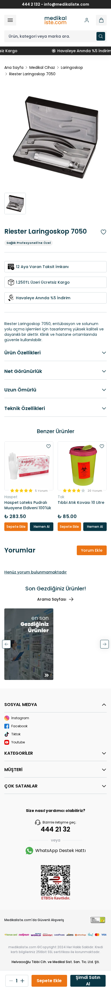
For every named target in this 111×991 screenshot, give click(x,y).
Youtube (18, 742)
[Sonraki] (104, 644)
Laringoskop (72, 67)
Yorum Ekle (91, 550)
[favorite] (48, 446)
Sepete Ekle (16, 526)
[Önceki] (6, 644)
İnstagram (20, 718)
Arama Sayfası (51, 599)
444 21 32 (55, 829)
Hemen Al (42, 526)
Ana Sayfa (13, 67)
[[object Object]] (101, 20)
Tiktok (15, 734)
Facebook (19, 726)
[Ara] (100, 36)
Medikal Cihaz (42, 67)
